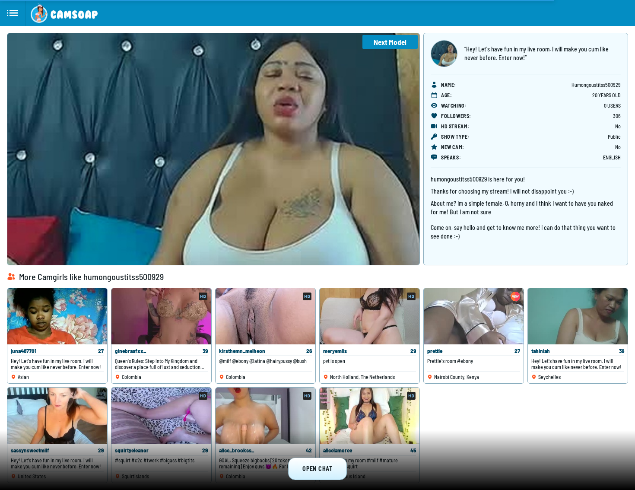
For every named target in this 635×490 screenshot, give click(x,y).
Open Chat (317, 468)
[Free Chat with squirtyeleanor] (161, 416)
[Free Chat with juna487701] (57, 316)
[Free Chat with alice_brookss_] (265, 416)
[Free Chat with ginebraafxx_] (161, 316)
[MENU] (12, 13)
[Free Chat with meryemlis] (369, 316)
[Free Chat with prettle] (474, 316)
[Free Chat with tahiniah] (578, 316)
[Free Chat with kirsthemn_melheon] (265, 316)
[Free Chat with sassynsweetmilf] (57, 416)
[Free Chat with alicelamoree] (369, 416)
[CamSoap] (64, 13)
